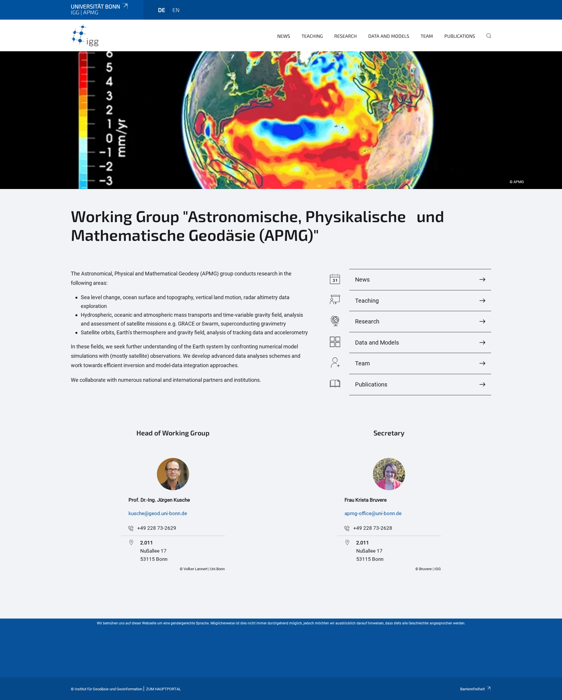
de (161, 9)
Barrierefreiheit (472, 689)
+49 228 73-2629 (156, 528)
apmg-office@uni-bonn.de (373, 513)
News (283, 36)
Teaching (312, 36)
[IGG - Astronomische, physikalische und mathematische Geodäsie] (99, 35)
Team (427, 36)
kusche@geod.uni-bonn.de (157, 513)
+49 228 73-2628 (372, 528)
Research (345, 36)
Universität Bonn (95, 6)
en (175, 9)
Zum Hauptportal (163, 689)
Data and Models (388, 36)
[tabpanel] (281, 120)
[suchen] (486, 39)
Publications (459, 36)
